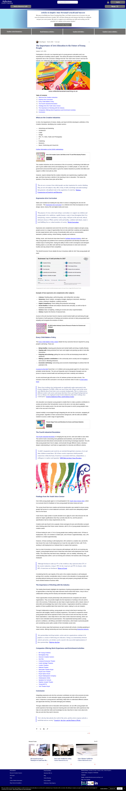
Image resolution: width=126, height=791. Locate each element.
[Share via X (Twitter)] (40, 729)
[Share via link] (47, 729)
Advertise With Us (48, 773)
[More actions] (89, 42)
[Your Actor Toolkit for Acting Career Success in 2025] (63, 750)
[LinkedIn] (96, 783)
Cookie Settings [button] (104, 788)
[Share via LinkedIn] (44, 729)
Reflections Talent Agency (50, 783)
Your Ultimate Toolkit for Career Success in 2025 (85, 759)
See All (95, 741)
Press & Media (47, 780)
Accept (119, 788)
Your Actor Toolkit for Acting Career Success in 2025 (62, 759)
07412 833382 (86, 779)
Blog (45, 775)
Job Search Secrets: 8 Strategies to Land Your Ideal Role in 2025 (39, 759)
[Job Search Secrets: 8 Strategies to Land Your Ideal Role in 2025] (39, 750)
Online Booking (47, 778)
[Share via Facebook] (36, 729)
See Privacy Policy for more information (22, 789)
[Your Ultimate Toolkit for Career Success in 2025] (86, 750)
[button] (108, 2)
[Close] (124, 788)
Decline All (112, 788)
